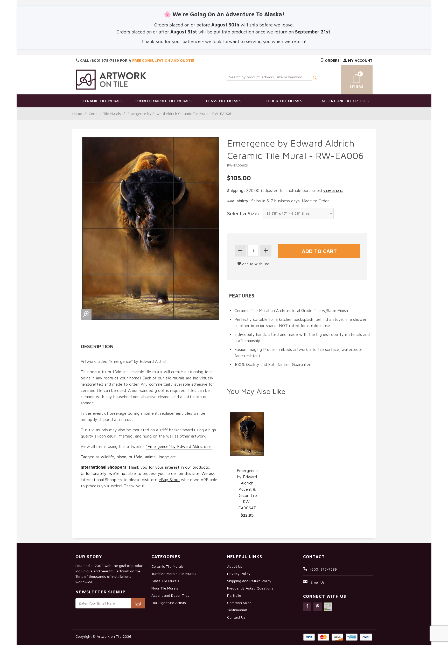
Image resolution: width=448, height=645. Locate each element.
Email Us (318, 582)
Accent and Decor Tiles (345, 101)
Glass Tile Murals (224, 101)
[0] (350, 79)
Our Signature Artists (168, 602)
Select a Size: (243, 213)
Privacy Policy (238, 573)
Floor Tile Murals (285, 101)
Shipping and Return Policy (249, 581)
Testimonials (237, 610)
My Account (360, 60)
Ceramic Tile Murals (103, 101)
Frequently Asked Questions (250, 588)
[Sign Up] (138, 603)
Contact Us (236, 617)
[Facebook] (307, 606)
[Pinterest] (317, 606)
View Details (333, 190)
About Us (234, 566)
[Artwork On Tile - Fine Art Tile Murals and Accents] (110, 79)
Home (77, 113)
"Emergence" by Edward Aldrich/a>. (179, 446)
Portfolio (234, 595)
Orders (332, 60)
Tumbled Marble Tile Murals (163, 101)
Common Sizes (239, 602)
